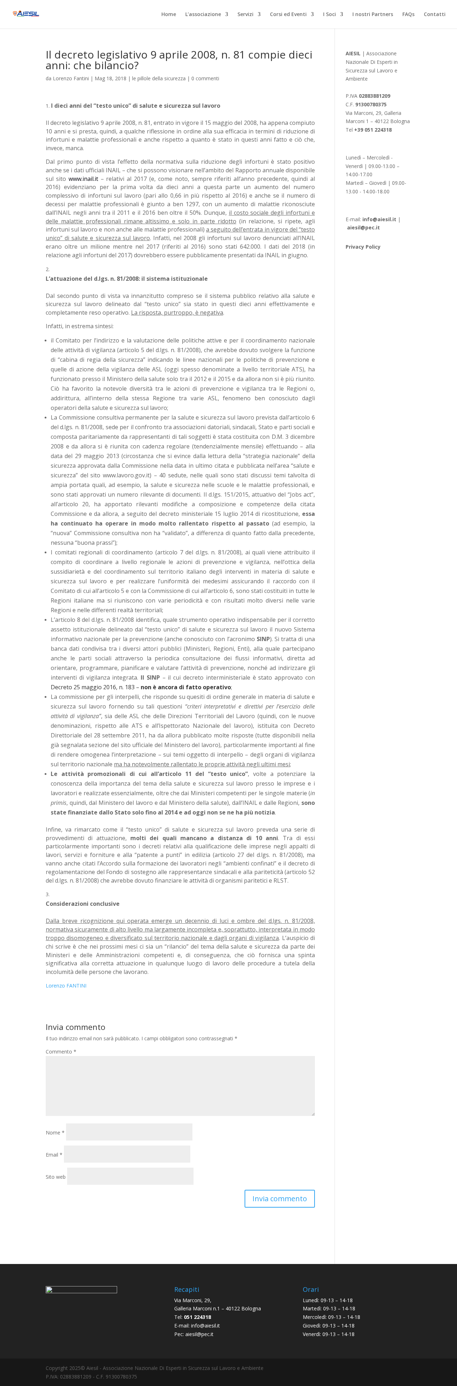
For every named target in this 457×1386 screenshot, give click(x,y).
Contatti (435, 14)
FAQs (408, 14)
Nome (55, 1132)
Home (168, 14)
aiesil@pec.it (199, 1334)
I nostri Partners (372, 14)
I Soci (329, 14)
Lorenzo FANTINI (66, 985)
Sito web (56, 1176)
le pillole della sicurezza (159, 78)
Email (54, 1154)
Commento (61, 1051)
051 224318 (197, 1317)
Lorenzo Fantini (71, 78)
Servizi (245, 14)
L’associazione (203, 14)
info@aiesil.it (379, 219)
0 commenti (205, 78)
